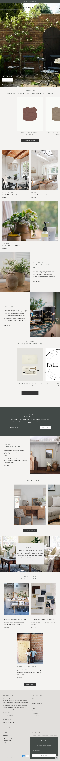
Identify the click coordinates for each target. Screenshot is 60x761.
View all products (30, 392)
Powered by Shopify (8, 757)
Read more (6, 627)
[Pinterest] (9, 727)
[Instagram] (6, 727)
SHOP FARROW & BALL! (30, 1)
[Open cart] (57, 6)
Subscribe (44, 755)
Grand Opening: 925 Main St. (13, 617)
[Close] (56, 739)
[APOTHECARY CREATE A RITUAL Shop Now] (30, 216)
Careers (33, 711)
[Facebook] (3, 727)
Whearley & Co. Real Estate (30, 560)
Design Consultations (37, 703)
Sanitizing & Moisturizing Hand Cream (30, 383)
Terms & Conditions (36, 715)
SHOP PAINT (7, 325)
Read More (30, 684)
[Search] (54, 6)
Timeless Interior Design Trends (42, 617)
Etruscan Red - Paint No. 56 (30, 132)
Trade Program (6, 743)
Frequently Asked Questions (9, 738)
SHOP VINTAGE (36, 281)
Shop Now (7, 79)
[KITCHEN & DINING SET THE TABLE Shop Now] (15, 165)
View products (30, 530)
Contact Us (5, 735)
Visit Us (33, 698)
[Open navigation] (3, 6)
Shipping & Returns (7, 740)
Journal (33, 708)
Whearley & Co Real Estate (38, 706)
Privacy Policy (35, 713)
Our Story (34, 701)
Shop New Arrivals (30, 140)
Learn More (6, 465)
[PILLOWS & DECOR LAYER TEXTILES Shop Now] (44, 165)
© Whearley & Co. (9, 755)
